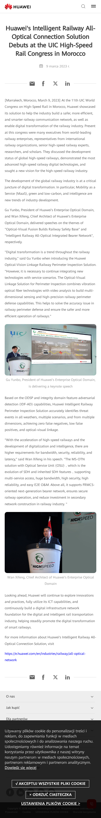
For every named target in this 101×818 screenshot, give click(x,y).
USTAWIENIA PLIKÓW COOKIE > (50, 803)
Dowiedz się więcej (20, 767)
